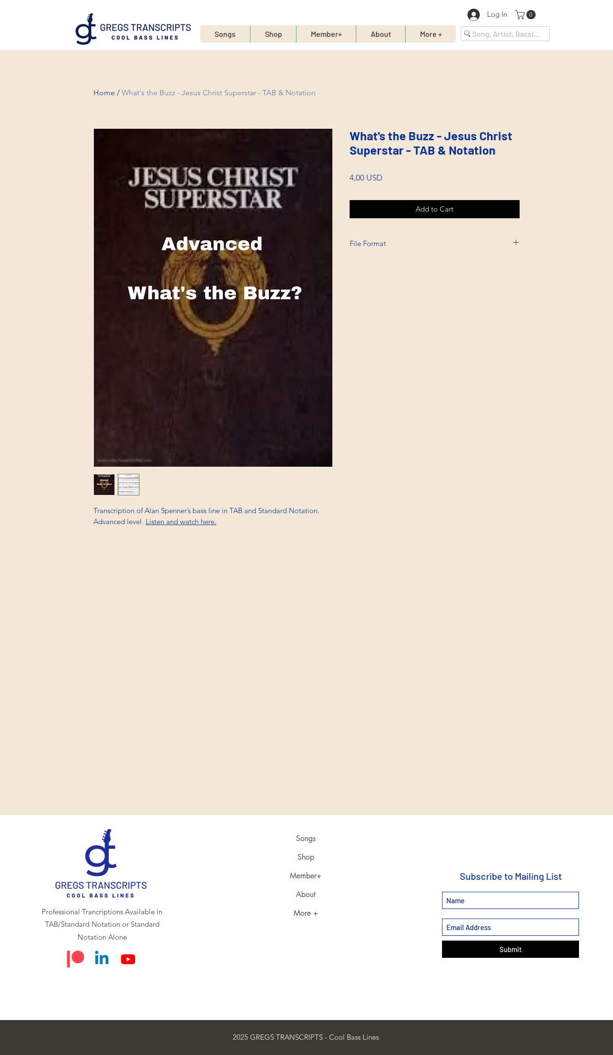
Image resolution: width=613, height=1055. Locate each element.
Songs (306, 838)
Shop (305, 857)
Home (104, 92)
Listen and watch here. (181, 521)
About (306, 894)
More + (306, 913)
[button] (526, 14)
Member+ (305, 876)
